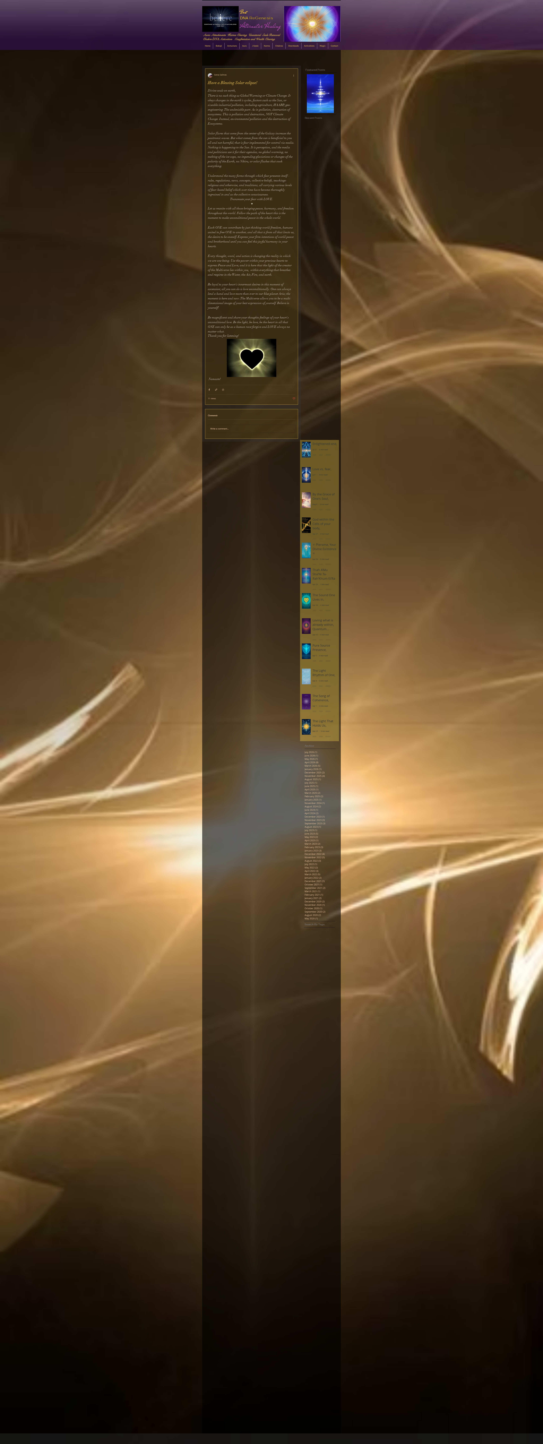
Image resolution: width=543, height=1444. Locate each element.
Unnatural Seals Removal (264, 35)
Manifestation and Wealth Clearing (254, 39)
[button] (321, 24)
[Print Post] (223, 389)
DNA (244, 18)
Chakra (208, 39)
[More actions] (293, 75)
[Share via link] (216, 389)
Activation (226, 39)
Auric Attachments (215, 35)
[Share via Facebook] (209, 389)
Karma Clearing (237, 35)
